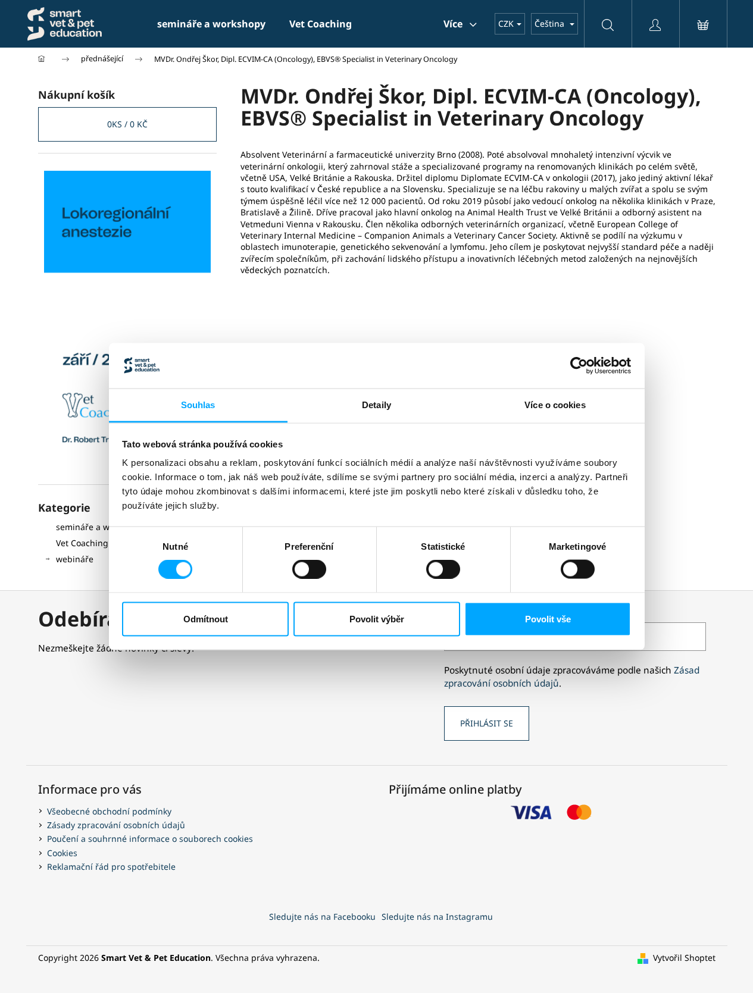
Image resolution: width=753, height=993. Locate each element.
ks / (127, 124)
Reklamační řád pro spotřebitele (111, 866)
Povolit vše (548, 618)
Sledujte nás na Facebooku (322, 916)
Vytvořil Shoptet (684, 957)
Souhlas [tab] (198, 405)
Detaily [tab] (376, 405)
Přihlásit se (486, 723)
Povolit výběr (376, 618)
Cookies (62, 853)
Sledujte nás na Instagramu (437, 916)
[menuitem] (211, 24)
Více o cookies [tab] (554, 405)
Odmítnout (205, 618)
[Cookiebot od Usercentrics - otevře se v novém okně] (579, 365)
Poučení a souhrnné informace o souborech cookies (150, 838)
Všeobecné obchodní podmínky (109, 811)
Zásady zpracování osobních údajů (116, 825)
